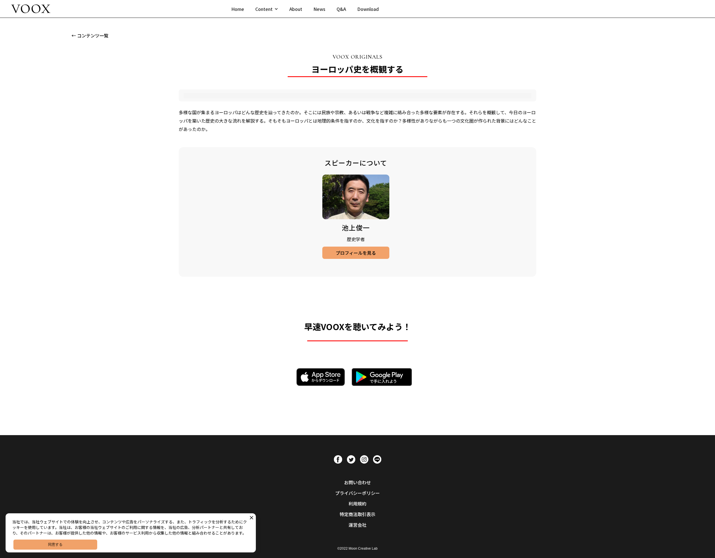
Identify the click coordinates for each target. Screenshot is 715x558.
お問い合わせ (357, 482)
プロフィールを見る (356, 252)
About (295, 9)
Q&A (341, 9)
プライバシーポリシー (357, 493)
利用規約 (357, 503)
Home (237, 9)
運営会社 (357, 525)
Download (368, 9)
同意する (55, 544)
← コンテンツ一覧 (90, 35)
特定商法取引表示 (357, 514)
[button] (267, 9)
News (319, 9)
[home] (30, 8)
